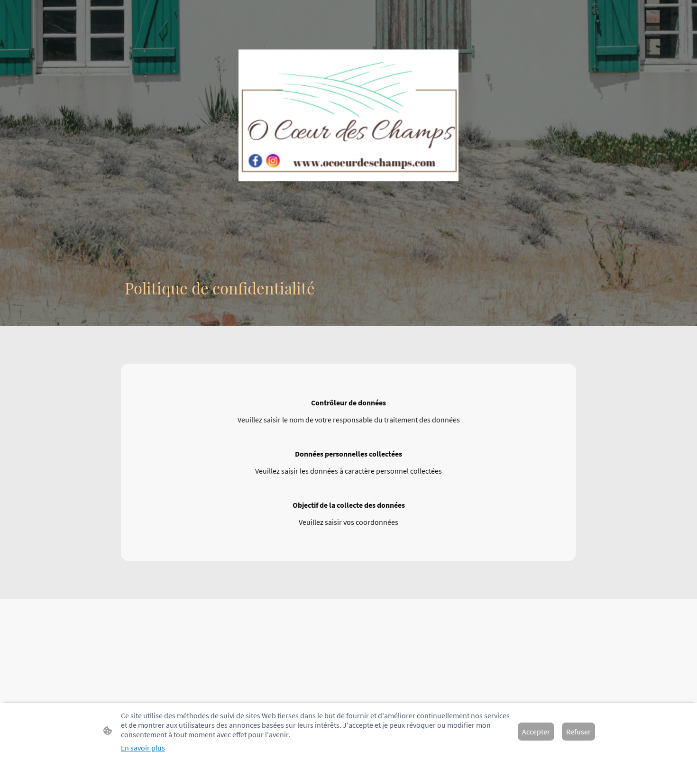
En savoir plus (143, 747)
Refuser (578, 731)
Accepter (536, 731)
